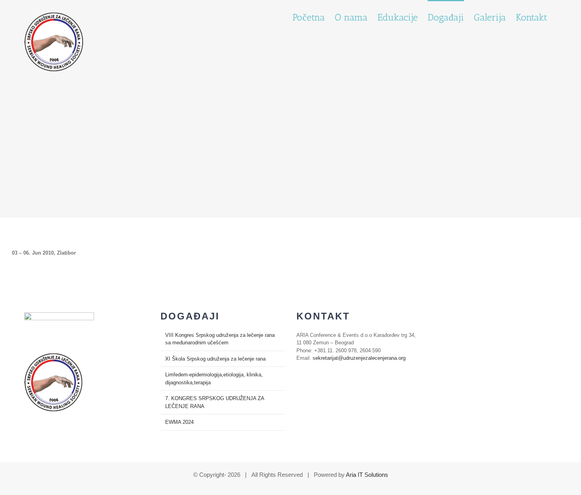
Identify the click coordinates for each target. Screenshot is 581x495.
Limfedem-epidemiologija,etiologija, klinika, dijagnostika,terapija (214, 378)
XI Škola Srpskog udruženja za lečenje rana (215, 359)
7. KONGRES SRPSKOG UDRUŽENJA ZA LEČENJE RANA (214, 402)
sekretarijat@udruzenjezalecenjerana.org (359, 358)
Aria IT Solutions (367, 474)
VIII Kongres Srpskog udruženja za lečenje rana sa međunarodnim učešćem (220, 339)
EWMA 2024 (179, 422)
